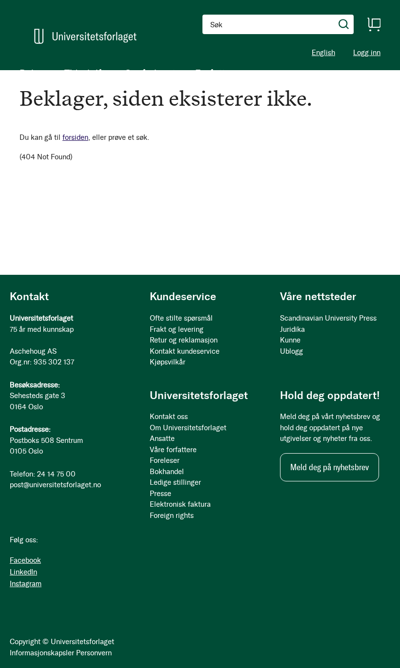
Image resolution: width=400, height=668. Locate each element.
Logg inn (366, 53)
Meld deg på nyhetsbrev (329, 467)
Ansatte (162, 438)
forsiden (75, 137)
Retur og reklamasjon (184, 340)
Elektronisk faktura (180, 504)
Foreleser (165, 460)
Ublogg (291, 351)
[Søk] (344, 24)
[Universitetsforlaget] (85, 36)
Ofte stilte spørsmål (181, 318)
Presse (160, 493)
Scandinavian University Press (328, 318)
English (323, 52)
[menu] (127, 73)
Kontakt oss (169, 416)
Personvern (94, 653)
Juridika (292, 329)
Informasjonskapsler (42, 653)
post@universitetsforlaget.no (55, 484)
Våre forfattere (173, 449)
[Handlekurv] (373, 24)
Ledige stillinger (175, 482)
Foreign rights (172, 515)
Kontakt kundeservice (185, 351)
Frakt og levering (176, 329)
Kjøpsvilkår (167, 362)
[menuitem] (32, 73)
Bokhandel (167, 471)
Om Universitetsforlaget (188, 427)
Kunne (290, 340)
